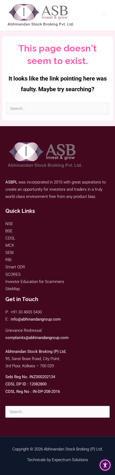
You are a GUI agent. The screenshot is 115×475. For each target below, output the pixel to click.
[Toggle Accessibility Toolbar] (105, 465)
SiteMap (12, 288)
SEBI (9, 252)
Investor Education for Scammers (34, 281)
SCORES (13, 274)
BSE (9, 231)
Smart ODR (15, 267)
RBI (8, 259)
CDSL (10, 238)
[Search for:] (57, 411)
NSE (9, 223)
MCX (9, 245)
